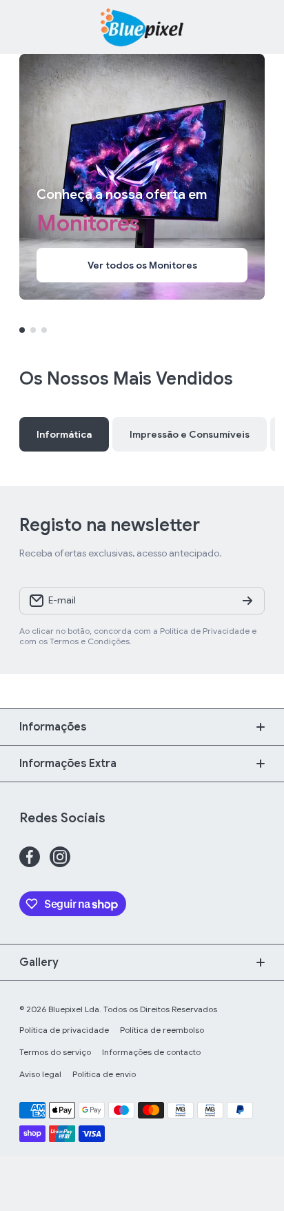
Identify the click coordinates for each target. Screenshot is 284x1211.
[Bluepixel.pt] (142, 27)
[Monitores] (142, 177)
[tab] (189, 434)
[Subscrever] (247, 600)
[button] (258, 27)
